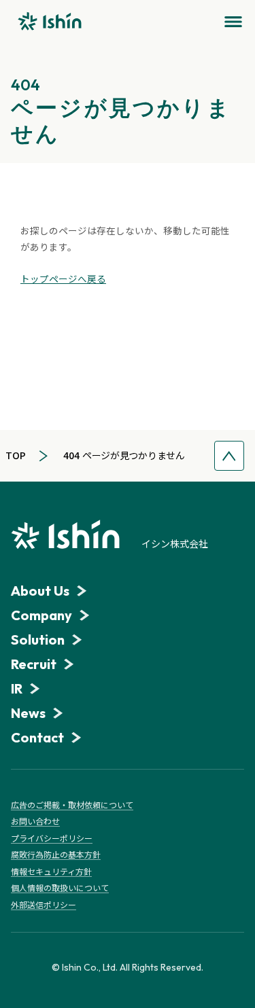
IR (16, 688)
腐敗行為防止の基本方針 (56, 854)
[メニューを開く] (233, 22)
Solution (38, 639)
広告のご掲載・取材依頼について (72, 804)
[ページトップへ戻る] (229, 456)
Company (41, 615)
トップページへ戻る (63, 278)
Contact (37, 737)
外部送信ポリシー (43, 904)
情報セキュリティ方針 (51, 871)
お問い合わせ (35, 821)
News (28, 712)
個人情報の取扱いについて (60, 887)
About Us (40, 590)
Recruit (33, 663)
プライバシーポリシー (51, 838)
